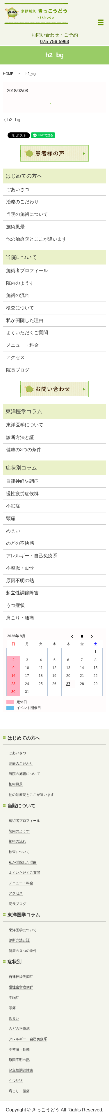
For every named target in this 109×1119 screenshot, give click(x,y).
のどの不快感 (20, 543)
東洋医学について (24, 424)
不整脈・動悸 (20, 567)
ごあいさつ (17, 189)
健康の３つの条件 (23, 951)
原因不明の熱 (20, 580)
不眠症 (13, 505)
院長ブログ (17, 369)
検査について (20, 307)
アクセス (15, 357)
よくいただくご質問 (27, 332)
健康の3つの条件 (23, 449)
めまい (13, 530)
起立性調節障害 (22, 592)
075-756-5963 (54, 41)
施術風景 (15, 226)
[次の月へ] (95, 636)
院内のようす (20, 283)
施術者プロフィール (27, 270)
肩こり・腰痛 (20, 617)
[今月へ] (82, 636)
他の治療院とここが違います (36, 239)
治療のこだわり (22, 201)
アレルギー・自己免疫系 (31, 555)
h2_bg (13, 119)
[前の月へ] (68, 636)
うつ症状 (15, 605)
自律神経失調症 (22, 481)
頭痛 (10, 518)
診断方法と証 (20, 437)
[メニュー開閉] (100, 22)
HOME (8, 74)
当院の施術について (27, 214)
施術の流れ (17, 295)
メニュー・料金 (22, 345)
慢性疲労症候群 (22, 493)
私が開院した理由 (24, 320)
